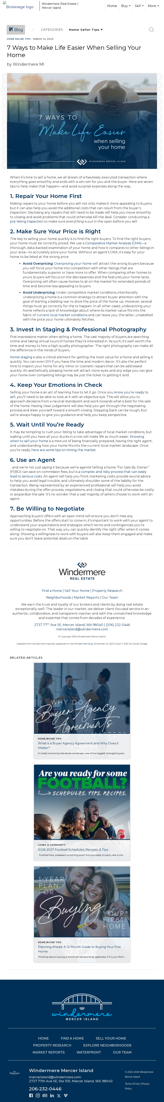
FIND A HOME (72, 1038)
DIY (48, 361)
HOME (43, 1038)
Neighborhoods (58, 597)
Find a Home (52, 591)
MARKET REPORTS (49, 1052)
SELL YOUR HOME (111, 1038)
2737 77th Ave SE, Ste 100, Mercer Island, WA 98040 (71, 1081)
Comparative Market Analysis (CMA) (113, 243)
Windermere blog (83, 644)
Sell (140, 8)
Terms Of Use (132, 1083)
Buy (126, 8)
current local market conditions (62, 315)
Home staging (21, 357)
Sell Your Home (77, 591)
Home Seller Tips (19, 39)
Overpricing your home (73, 263)
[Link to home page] (20, 6)
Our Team (110, 597)
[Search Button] (151, 29)
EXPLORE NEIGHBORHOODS (107, 1045)
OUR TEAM (122, 1052)
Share (158, 46)
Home (112, 6)
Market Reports (86, 597)
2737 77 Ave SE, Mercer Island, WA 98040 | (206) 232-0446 (82, 625)
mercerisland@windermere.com (82, 629)
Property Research (107, 591)
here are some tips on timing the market (63, 450)
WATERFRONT (89, 1052)
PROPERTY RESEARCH (52, 1045)
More (154, 8)
